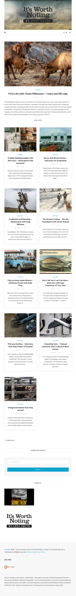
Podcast (38, 90)
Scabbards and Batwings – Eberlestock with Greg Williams (20, 221)
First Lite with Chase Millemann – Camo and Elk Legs (38, 93)
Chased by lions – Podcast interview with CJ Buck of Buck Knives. (55, 346)
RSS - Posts (11, 567)
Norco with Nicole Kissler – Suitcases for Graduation (55, 159)
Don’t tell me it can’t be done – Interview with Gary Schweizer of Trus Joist (55, 283)
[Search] (70, 32)
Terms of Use (31, 552)
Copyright (7, 549)
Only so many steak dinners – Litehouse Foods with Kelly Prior (20, 283)
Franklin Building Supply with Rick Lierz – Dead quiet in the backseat (20, 160)
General (20, 154)
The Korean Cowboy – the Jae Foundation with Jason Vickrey (55, 220)
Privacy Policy (40, 552)
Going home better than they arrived (20, 408)
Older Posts (10, 440)
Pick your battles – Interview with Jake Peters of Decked (20, 345)
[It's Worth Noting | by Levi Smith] (38, 15)
